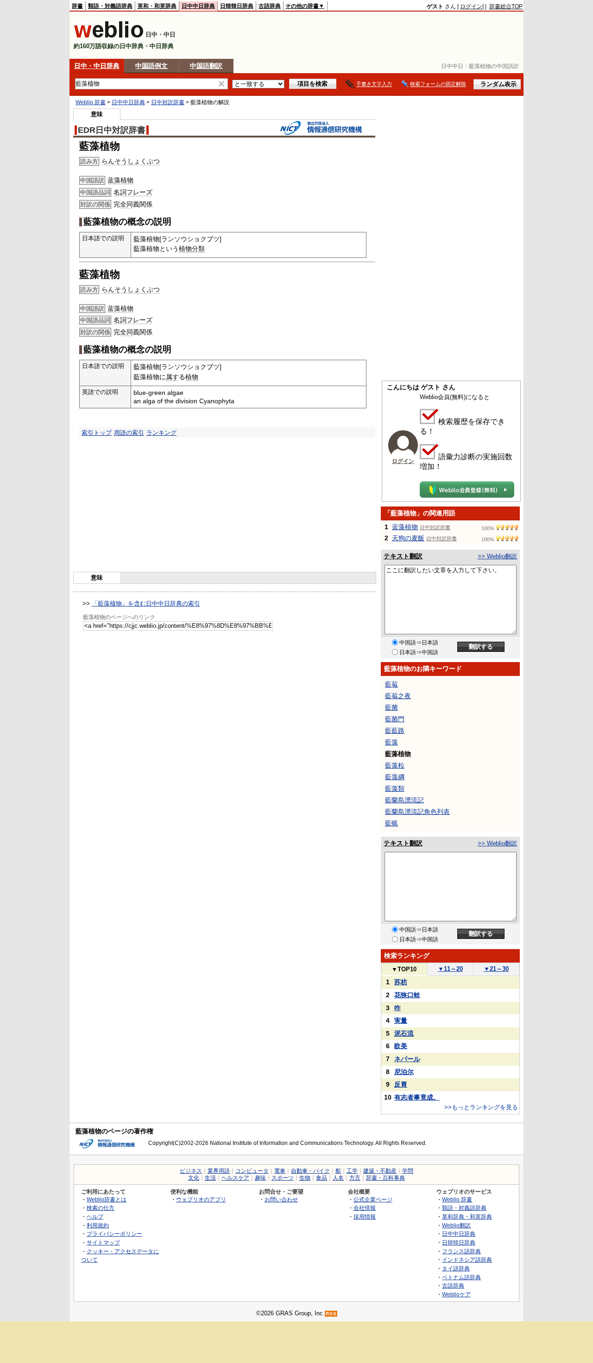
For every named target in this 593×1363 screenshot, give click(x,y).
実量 (400, 1020)
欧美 (400, 1046)
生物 (304, 1178)
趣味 (260, 1178)
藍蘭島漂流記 (404, 800)
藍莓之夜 (398, 696)
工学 (352, 1171)
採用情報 (364, 1216)
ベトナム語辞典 (461, 1277)
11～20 (450, 968)
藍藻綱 (394, 777)
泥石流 (404, 1033)
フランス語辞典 (461, 1251)
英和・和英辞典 (157, 6)
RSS (331, 1313)
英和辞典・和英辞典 (467, 1216)
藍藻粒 (394, 765)
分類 (198, 248)
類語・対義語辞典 (110, 6)
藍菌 (391, 707)
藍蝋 (391, 823)
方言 (354, 1178)
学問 (407, 1171)
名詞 (120, 192)
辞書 (77, 6)
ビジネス (191, 1171)
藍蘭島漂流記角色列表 (417, 811)
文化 (193, 1178)
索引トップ (97, 432)
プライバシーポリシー (114, 1234)
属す (172, 377)
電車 (279, 1171)
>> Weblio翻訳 (497, 556)
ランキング (161, 432)
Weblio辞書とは (106, 1199)
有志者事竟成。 (417, 1097)
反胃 (400, 1084)
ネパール (407, 1059)
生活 (210, 1178)
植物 (185, 248)
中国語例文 (151, 65)
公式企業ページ (372, 1199)
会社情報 (364, 1208)
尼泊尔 (404, 1071)
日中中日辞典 (198, 6)
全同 (126, 204)
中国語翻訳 (206, 65)
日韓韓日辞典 (236, 6)
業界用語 (219, 1171)
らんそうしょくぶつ (130, 161)
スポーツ (282, 1178)
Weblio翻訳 (456, 1225)
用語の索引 (129, 432)
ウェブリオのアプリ (201, 1199)
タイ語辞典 (456, 1268)
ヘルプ (95, 1216)
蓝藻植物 (120, 180)
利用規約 (98, 1225)
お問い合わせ (281, 1199)
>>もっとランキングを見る (481, 1107)
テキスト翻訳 (403, 556)
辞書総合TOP (506, 6)
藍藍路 (394, 730)
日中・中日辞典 (97, 65)
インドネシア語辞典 (467, 1260)
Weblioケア (456, 1294)
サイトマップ (103, 1242)
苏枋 (400, 982)
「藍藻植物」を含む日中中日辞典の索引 (146, 603)
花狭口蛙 (407, 995)
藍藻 (391, 742)
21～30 (496, 968)
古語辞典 (270, 6)
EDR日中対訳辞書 (111, 130)
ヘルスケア (235, 1178)
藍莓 (391, 684)
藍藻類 (394, 788)
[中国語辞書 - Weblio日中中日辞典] (109, 35)
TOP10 (403, 969)
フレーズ (139, 192)
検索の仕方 (100, 1208)
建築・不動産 (380, 1171)
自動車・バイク (310, 1171)
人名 (338, 1178)
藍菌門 (394, 719)
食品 (321, 1178)
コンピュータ (252, 1171)
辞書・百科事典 (385, 1178)
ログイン (471, 6)
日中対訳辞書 (167, 102)
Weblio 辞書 (91, 102)
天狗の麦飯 (408, 538)
